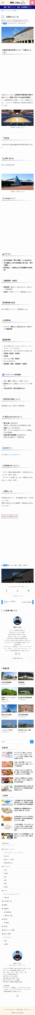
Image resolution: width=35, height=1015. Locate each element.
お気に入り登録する (9, 516)
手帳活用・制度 (8, 915)
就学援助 (6, 922)
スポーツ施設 (13, 565)
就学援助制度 (7, 912)
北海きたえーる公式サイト (12, 454)
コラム (5, 890)
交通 (5, 940)
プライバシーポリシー (10, 1009)
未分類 (5, 926)
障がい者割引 (7, 934)
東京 (5, 877)
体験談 (5, 905)
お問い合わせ (19, 1009)
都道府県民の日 (8, 863)
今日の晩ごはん (8, 901)
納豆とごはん (17, 627)
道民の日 (25, 565)
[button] (6, 590)
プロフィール (27, 1009)
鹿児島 (6, 887)
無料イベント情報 (9, 859)
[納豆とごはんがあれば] (17, 2)
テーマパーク (7, 937)
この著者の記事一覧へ (17, 658)
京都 (5, 870)
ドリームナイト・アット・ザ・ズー (13, 852)
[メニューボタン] (2, 2)
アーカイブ (7, 866)
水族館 (6, 944)
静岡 (5, 883)
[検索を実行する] (32, 741)
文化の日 (6, 856)
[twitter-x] (19, 654)
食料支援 (6, 897)
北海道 (5, 23)
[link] (16, 654)
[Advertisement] (17, 75)
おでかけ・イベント (9, 849)
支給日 (5, 919)
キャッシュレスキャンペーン (11, 894)
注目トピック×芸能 (9, 930)
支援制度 (6, 908)
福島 (5, 880)
